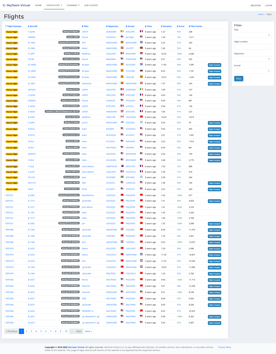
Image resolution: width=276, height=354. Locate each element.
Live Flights (91, 5)
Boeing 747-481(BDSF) (70, 248)
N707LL (31, 128)
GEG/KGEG (111, 160)
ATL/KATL (130, 135)
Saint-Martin (88, 166)
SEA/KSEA (110, 153)
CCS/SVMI (130, 71)
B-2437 (31, 279)
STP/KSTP (130, 189)
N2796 (31, 59)
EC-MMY (32, 71)
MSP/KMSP (131, 153)
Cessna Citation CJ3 (71, 153)
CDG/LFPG (111, 53)
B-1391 (31, 212)
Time (149, 26)
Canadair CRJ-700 (72, 183)
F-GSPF (31, 53)
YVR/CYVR (110, 117)
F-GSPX (31, 122)
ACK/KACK (131, 128)
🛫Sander (86, 200)
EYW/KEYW (131, 59)
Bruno (85, 279)
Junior (85, 122)
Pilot (86, 26)
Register (256, 5)
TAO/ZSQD (131, 117)
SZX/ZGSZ (110, 195)
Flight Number (14, 26)
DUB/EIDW (111, 31)
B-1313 (31, 200)
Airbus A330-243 (72, 117)
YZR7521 (9, 195)
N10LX (31, 141)
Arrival (131, 26)
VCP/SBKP (110, 177)
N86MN (31, 37)
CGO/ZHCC (131, 248)
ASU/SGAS (130, 64)
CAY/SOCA (131, 171)
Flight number (241, 41)
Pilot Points (196, 26)
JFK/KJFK (110, 128)
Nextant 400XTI (73, 141)
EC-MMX (32, 64)
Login (268, 5)
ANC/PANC (111, 147)
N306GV (32, 100)
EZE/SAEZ (130, 122)
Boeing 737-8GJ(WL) (71, 31)
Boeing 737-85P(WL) (71, 48)
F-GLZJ (31, 166)
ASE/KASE (130, 141)
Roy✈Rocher (88, 195)
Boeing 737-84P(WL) (71, 200)
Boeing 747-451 (73, 89)
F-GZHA (31, 31)
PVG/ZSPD (130, 195)
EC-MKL (31, 48)
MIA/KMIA (111, 59)
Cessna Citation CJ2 (71, 59)
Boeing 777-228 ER (72, 53)
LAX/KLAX (110, 100)
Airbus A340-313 (72, 166)
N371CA (32, 182)
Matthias (86, 53)
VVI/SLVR (130, 77)
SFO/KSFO (111, 37)
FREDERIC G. (88, 311)
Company (72, 5)
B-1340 (31, 229)
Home (38, 5)
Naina (85, 248)
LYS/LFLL (130, 106)
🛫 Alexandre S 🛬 (90, 316)
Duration (167, 26)
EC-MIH (31, 83)
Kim (84, 242)
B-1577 (31, 218)
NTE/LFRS (130, 31)
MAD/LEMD (111, 42)
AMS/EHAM (131, 42)
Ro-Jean (85, 64)
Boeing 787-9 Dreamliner (69, 195)
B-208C (31, 195)
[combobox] (253, 35)
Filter (238, 78)
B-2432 (31, 248)
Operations (53, 5)
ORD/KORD (111, 292)
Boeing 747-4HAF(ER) (71, 229)
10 (66, 331)
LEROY (85, 31)
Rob (84, 182)
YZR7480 (9, 229)
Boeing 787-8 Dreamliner (69, 42)
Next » (88, 331)
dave (84, 212)
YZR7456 (9, 279)
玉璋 (84, 298)
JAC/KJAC (130, 37)
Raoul (84, 48)
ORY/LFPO (111, 95)
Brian (84, 189)
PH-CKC (31, 177)
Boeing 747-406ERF (71, 177)
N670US (32, 89)
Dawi (84, 218)
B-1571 (31, 207)
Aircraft (33, 26)
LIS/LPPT (130, 48)
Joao (84, 177)
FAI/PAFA (130, 147)
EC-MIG (31, 42)
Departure (113, 26)
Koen (84, 128)
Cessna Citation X (72, 189)
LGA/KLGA (130, 182)
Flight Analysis (214, 65)
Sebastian (86, 83)
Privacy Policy (224, 347)
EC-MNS (32, 77)
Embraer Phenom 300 (70, 100)
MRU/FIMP (131, 53)
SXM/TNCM (111, 166)
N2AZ (30, 189)
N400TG (32, 153)
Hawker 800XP (73, 37)
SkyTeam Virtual (76, 347)
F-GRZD (31, 111)
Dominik (86, 286)
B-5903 (31, 117)
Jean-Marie (87, 207)
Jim (83, 223)
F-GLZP (31, 171)
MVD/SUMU (111, 122)
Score (181, 26)
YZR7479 (9, 248)
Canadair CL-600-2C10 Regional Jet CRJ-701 (62, 111)
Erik (84, 42)
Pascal (85, 37)
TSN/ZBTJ (130, 229)
